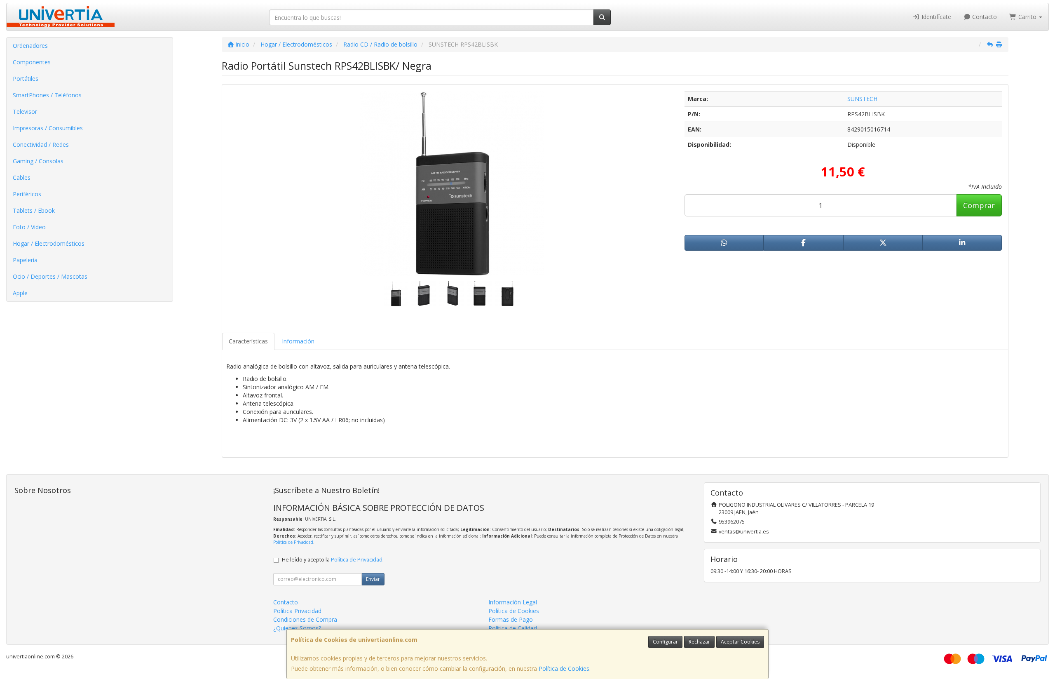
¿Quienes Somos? (297, 628)
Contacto (984, 17)
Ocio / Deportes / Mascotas (50, 276)
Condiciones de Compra (305, 619)
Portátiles (25, 78)
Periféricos (27, 194)
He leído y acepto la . (333, 559)
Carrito (1027, 17)
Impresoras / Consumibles (48, 128)
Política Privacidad (297, 611)
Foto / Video (29, 227)
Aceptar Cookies (740, 641)
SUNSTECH (862, 99)
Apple (20, 293)
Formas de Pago (510, 619)
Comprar (979, 205)
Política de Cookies (564, 668)
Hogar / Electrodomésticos (48, 243)
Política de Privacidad (293, 542)
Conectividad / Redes (41, 144)
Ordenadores (30, 45)
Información (298, 341)
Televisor (25, 111)
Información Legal (512, 602)
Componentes (32, 62)
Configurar (665, 641)
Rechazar (699, 641)
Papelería (25, 260)
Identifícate (935, 17)
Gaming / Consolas (38, 161)
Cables (21, 177)
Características (248, 341)
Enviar (373, 579)
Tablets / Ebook (34, 210)
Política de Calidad (512, 628)
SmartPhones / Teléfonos (47, 95)
